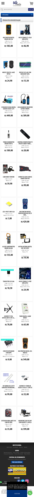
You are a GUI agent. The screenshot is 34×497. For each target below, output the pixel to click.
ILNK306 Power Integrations (8, 349)
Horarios (21, 447)
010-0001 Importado (24, 70)
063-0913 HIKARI (8, 146)
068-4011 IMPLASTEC (24, 279)
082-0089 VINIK (25, 175)
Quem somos (9, 447)
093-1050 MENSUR (25, 210)
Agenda (25, 447)
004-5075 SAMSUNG (8, 390)
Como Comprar (16, 452)
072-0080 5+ (8, 77)
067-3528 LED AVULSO (9, 215)
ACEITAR (17, 493)
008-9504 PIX (25, 252)
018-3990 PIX (8, 180)
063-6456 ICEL (25, 356)
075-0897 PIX (8, 425)
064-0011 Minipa (25, 112)
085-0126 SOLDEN (25, 384)
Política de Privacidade (25, 452)
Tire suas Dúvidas (17, 462)
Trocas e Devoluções (19, 453)
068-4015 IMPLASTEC (25, 35)
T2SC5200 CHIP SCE (7, 278)
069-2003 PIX (25, 425)
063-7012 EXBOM (25, 321)
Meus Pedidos (27, 453)
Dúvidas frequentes (8, 452)
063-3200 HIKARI (8, 251)
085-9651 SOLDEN (8, 105)
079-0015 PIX (8, 321)
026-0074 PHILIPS (25, 140)
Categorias (17, 15)
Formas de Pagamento (8, 453)
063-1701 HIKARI (7, 35)
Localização (15, 447)
